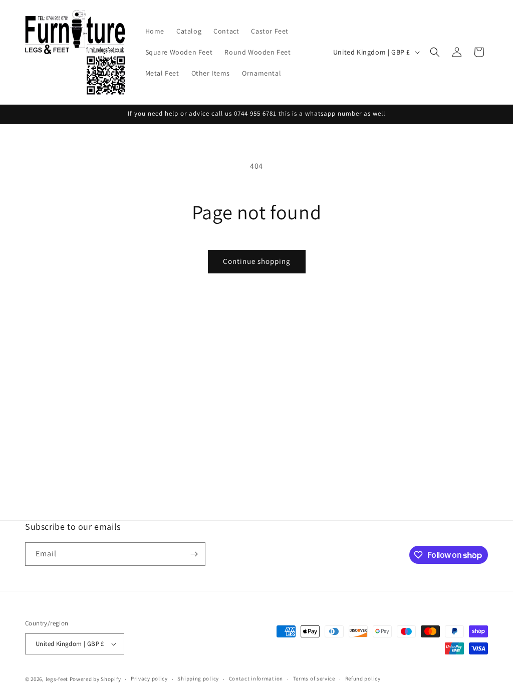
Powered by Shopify (95, 678)
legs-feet (57, 678)
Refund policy (363, 678)
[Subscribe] (194, 554)
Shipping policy (198, 678)
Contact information (256, 678)
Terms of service (314, 678)
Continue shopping (257, 261)
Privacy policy (149, 678)
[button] (435, 52)
